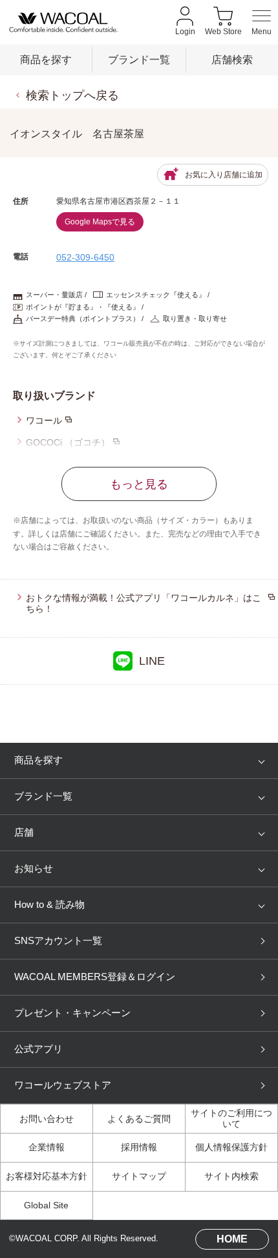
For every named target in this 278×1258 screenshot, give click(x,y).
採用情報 (139, 1147)
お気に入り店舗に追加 (223, 174)
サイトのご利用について (231, 1118)
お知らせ (33, 868)
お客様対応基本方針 (46, 1176)
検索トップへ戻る (72, 95)
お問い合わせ (46, 1119)
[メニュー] (261, 22)
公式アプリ (38, 1049)
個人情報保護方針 (231, 1147)
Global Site (46, 1205)
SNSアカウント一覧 (58, 941)
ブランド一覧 (139, 59)
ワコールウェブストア (62, 1085)
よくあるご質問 (139, 1119)
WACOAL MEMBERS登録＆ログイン (94, 977)
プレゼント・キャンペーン (72, 1013)
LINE (152, 660)
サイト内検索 (231, 1176)
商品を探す (46, 59)
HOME (232, 1238)
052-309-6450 (85, 257)
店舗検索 (232, 59)
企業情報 (46, 1147)
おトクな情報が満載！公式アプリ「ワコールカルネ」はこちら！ (143, 603)
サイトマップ (139, 1176)
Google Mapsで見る (100, 221)
